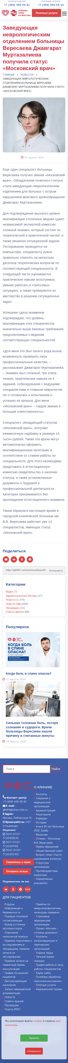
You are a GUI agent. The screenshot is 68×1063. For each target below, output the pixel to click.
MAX (27, 889)
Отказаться (34, 1051)
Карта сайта (43, 972)
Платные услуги (46, 12)
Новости (11, 599)
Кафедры (41, 818)
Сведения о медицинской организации (42, 802)
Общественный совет (49, 850)
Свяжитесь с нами (18, 862)
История (41, 822)
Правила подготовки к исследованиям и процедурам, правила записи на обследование (17, 948)
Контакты (41, 794)
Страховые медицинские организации (42, 920)
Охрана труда (44, 952)
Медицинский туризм (49, 989)
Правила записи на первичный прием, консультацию (15, 964)
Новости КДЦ (13, 603)
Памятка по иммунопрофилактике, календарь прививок (47, 908)
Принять (34, 1038)
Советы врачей (15, 611)
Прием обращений (47, 846)
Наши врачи (43, 814)
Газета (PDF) (12, 1009)
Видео (9, 591)
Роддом (9, 904)
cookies (38, 1020)
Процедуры (12, 607)
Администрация (45, 810)
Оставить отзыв (17, 871)
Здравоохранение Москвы (21, 595)
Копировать (55, 569)
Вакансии (42, 834)
